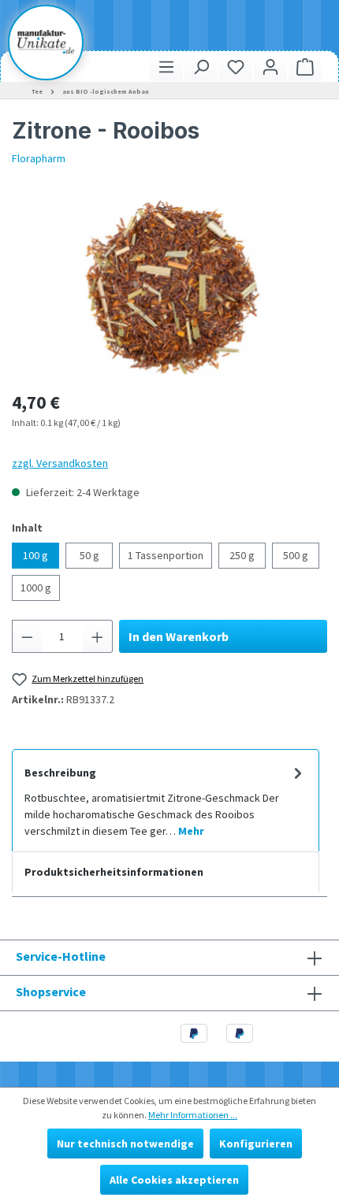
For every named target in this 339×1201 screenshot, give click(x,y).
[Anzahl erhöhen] (98, 636)
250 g (242, 555)
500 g (295, 555)
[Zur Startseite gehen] (45, 42)
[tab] (165, 800)
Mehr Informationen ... (192, 1115)
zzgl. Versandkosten (60, 463)
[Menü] (166, 66)
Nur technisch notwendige (125, 1143)
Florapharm (38, 158)
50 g (89, 555)
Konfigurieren (255, 1143)
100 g (35, 555)
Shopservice (51, 991)
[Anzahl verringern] (27, 636)
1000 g (35, 587)
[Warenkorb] (305, 66)
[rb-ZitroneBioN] (169, 287)
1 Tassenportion (165, 555)
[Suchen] (201, 66)
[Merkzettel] (235, 66)
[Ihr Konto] (270, 66)
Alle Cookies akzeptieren (174, 1180)
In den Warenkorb (179, 636)
